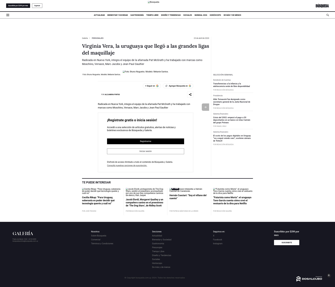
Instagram (217, 243)
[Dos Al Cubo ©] (309, 281)
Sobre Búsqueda (98, 235)
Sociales (187, 15)
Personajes (98, 38)
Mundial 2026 (201, 15)
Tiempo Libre (152, 15)
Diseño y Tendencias (171, 15)
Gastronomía (137, 15)
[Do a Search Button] (327, 15)
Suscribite (287, 243)
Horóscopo (215, 15)
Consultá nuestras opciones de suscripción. (127, 165)
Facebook (217, 239)
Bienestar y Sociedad (117, 15)
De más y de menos (232, 15)
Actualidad (99, 15)
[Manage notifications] (329, 275)
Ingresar (37, 6)
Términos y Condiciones (102, 243)
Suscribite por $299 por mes (18, 6)
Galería (85, 38)
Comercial (95, 239)
